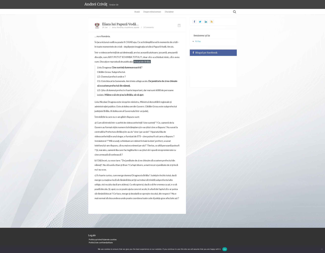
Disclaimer (169, 12)
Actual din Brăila (142, 61)
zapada (136, 27)
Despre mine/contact (152, 12)
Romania (120, 27)
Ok (225, 249)
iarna (114, 27)
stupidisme (128, 27)
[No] (322, 249)
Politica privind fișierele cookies (103, 239)
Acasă (137, 12)
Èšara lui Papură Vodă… (120, 24)
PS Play (198, 41)
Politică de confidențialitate (101, 242)
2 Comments (149, 27)
